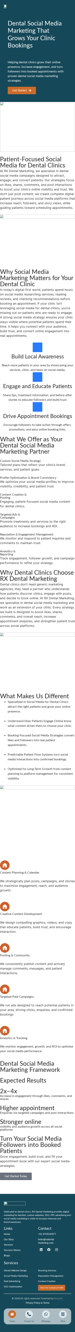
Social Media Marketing (16, 1276)
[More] (63, 1314)
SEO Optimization (13, 1286)
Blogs (7, 1255)
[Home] (12, 1314)
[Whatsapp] (46, 1314)
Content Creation (47, 1281)
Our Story (9, 1239)
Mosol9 (58, 1298)
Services (8, 1244)
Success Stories (12, 1250)
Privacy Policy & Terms (37, 1303)
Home (7, 1234)
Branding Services (47, 1270)
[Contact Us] (41, 1250)
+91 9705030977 (47, 1234)
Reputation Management (50, 1276)
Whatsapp (46, 1321)
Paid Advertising (12, 1281)
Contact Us (29, 1321)
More (63, 1321)
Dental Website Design (15, 1270)
